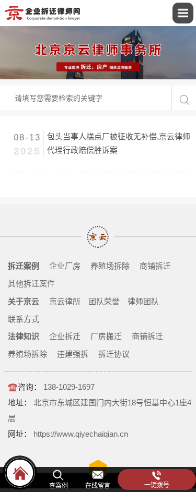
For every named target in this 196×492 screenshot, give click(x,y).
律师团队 (143, 301)
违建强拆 (72, 354)
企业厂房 (64, 265)
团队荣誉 (104, 301)
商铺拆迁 (155, 265)
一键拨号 (156, 485)
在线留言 (97, 485)
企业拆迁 (64, 336)
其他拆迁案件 (31, 283)
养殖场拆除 (110, 265)
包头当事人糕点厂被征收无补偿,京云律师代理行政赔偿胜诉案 (118, 143)
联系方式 (23, 319)
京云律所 (64, 301)
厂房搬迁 (106, 336)
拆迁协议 (114, 354)
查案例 (58, 485)
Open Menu (182, 13)
